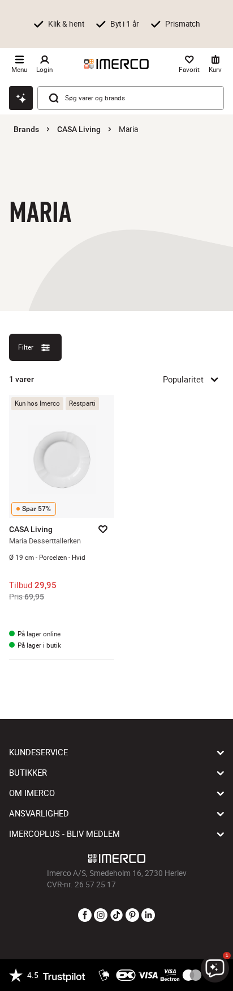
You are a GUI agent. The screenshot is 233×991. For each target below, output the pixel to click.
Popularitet (183, 379)
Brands (26, 129)
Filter (25, 347)
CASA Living (79, 129)
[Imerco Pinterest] (132, 915)
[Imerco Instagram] (100, 915)
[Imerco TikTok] (116, 915)
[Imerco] (116, 64)
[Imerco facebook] (85, 915)
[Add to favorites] (103, 529)
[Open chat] (21, 98)
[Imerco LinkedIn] (148, 915)
